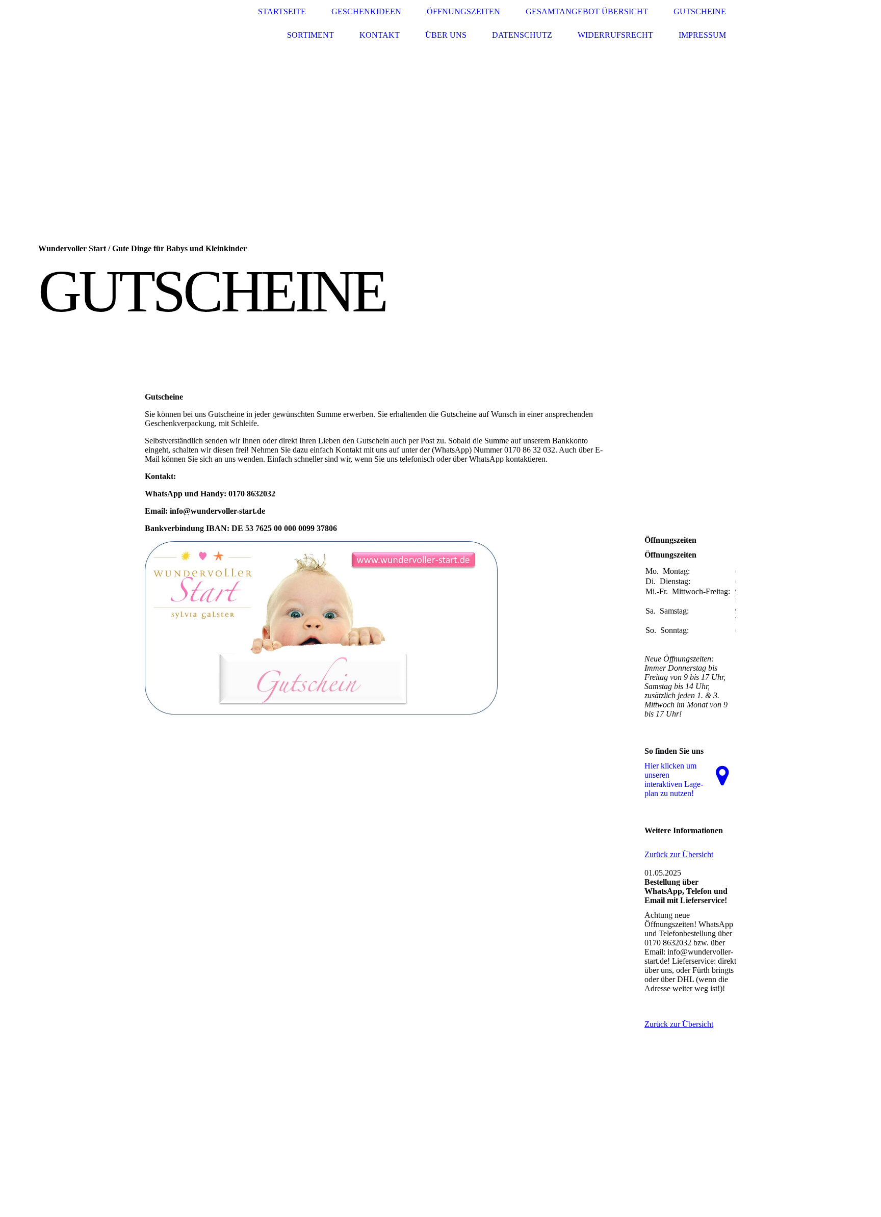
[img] (183, 24)
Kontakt (379, 35)
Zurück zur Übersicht (678, 854)
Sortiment (310, 35)
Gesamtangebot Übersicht (587, 11)
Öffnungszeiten (463, 11)
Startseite (282, 11)
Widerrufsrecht (615, 35)
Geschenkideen (366, 11)
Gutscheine (699, 11)
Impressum (702, 35)
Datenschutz (522, 35)
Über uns (446, 35)
